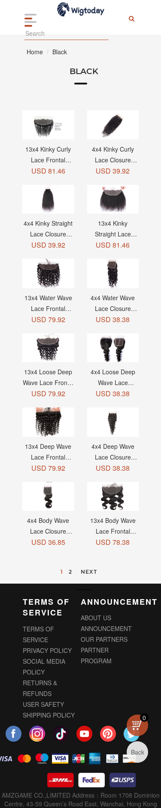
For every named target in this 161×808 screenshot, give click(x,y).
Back (137, 752)
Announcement (106, 628)
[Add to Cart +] (48, 125)
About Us (96, 617)
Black (59, 51)
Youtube (84, 735)
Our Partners (104, 639)
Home (35, 51)
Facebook (13, 735)
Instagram (37, 735)
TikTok (61, 735)
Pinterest (108, 735)
